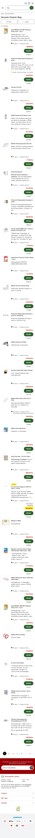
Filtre (9, 22)
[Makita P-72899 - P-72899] (6, 522)
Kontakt (4, 803)
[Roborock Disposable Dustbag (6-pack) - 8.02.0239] (6, 60)
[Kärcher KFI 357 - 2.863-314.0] (6, 88)
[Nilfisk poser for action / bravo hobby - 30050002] (6, 692)
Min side (4, 798)
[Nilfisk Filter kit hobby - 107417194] (6, 636)
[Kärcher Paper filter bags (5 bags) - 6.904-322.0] (6, 371)
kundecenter (28, 784)
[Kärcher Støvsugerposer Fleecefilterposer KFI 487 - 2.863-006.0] (6, 720)
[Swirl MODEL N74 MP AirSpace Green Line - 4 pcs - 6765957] (6, 31)
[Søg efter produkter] (31, 8)
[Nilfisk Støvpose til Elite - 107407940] (6, 343)
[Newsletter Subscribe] (31, 768)
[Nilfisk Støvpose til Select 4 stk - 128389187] (6, 117)
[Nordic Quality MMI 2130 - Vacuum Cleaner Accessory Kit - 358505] (6, 230)
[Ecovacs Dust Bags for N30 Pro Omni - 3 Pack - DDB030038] (6, 486)
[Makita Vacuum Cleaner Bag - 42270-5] (6, 287)
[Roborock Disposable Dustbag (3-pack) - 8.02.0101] (6, 201)
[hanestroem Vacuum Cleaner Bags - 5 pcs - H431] (6, 259)
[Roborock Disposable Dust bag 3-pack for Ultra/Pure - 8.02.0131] (6, 315)
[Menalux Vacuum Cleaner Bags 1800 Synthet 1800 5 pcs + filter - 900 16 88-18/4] (6, 550)
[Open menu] (2, 8)
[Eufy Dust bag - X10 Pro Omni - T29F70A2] (6, 458)
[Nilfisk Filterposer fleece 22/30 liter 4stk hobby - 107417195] (6, 579)
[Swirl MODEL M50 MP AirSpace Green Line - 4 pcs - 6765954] (6, 607)
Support (4, 793)
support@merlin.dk (16, 786)
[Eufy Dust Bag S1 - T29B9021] (6, 173)
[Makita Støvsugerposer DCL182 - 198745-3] (6, 145)
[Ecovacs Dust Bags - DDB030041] (6, 664)
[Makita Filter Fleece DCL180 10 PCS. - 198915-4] (6, 400)
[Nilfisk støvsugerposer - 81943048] (6, 429)
